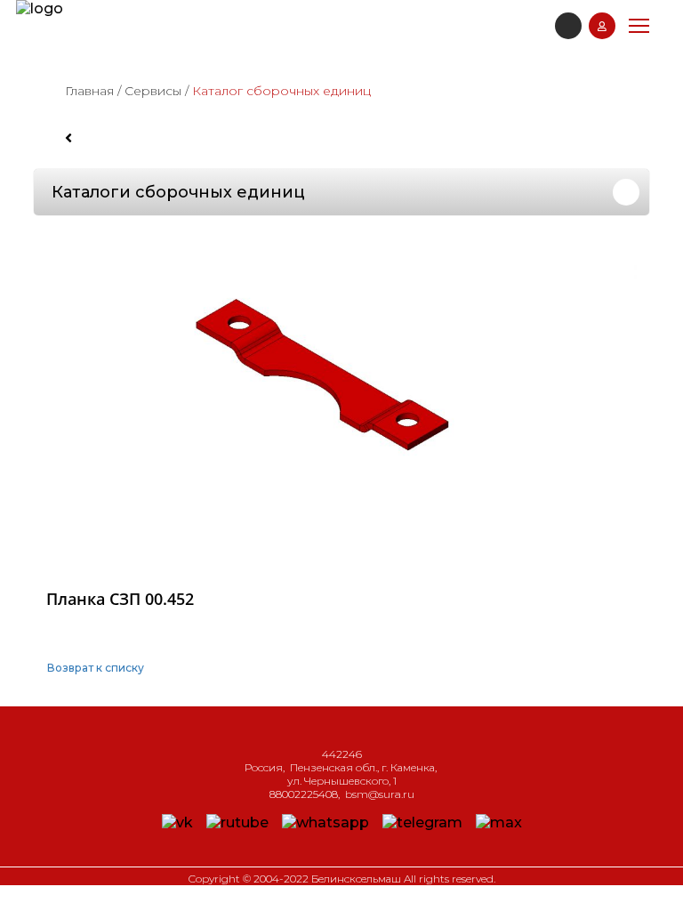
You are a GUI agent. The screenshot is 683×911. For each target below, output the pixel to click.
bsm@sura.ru (379, 794)
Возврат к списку (95, 667)
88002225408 (303, 794)
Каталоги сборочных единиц (178, 192)
